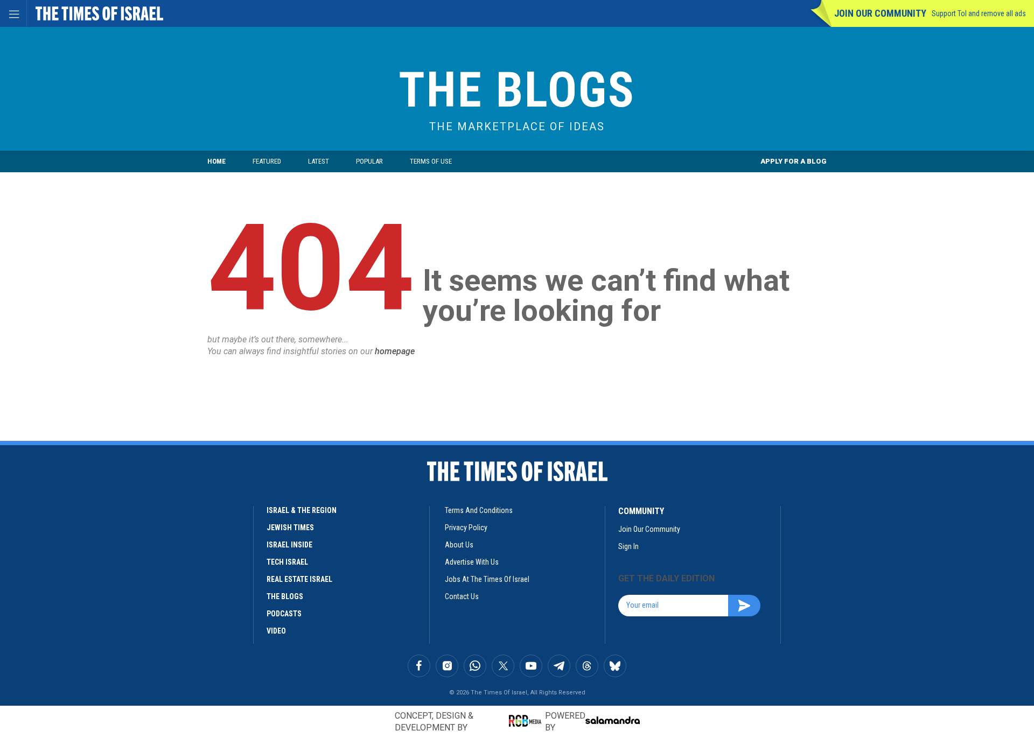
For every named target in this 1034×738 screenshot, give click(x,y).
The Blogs (517, 90)
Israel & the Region (302, 510)
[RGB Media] (527, 721)
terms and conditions (479, 510)
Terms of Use (431, 161)
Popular (369, 161)
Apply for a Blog (793, 161)
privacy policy (466, 527)
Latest (318, 161)
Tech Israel (287, 562)
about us (459, 544)
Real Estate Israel (299, 579)
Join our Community (880, 13)
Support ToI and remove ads (979, 13)
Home (216, 161)
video (276, 631)
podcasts (284, 613)
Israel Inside (289, 544)
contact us (462, 596)
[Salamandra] (612, 720)
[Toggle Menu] (13, 13)
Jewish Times (290, 527)
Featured (267, 161)
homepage (395, 351)
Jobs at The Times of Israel (487, 579)
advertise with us (472, 562)
